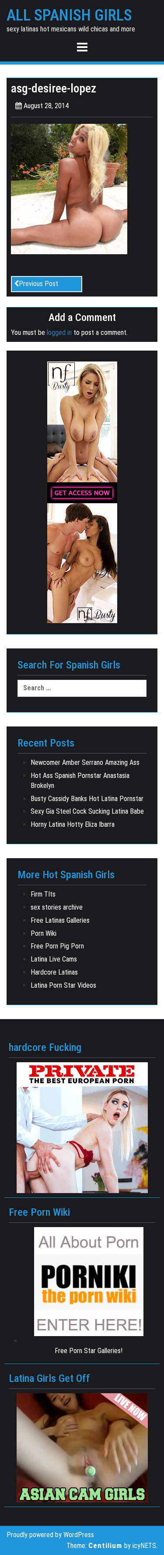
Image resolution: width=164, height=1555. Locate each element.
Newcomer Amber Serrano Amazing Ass (85, 762)
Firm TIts (43, 894)
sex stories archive (57, 907)
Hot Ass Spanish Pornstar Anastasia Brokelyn (80, 780)
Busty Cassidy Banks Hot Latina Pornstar (87, 799)
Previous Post (38, 284)
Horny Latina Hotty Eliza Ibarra (73, 824)
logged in (59, 332)
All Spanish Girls (69, 15)
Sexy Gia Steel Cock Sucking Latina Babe (87, 811)
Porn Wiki (43, 933)
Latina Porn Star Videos (63, 985)
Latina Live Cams (54, 959)
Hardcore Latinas (54, 972)
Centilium (105, 1545)
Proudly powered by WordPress (50, 1535)
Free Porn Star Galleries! (88, 1351)
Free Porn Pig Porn (57, 946)
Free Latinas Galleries (60, 920)
